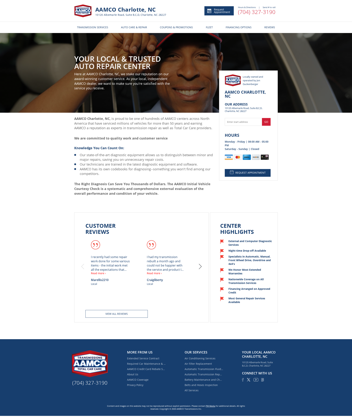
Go (266, 122)
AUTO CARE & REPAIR (134, 27)
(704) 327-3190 (256, 12)
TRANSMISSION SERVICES (92, 27)
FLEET (209, 27)
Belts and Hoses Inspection (201, 385)
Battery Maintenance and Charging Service (204, 379)
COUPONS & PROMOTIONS (176, 27)
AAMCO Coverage (137, 379)
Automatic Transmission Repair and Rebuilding (204, 374)
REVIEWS (269, 27)
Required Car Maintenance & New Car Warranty (146, 363)
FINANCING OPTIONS (239, 27)
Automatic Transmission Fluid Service (204, 369)
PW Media (210, 406)
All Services (192, 390)
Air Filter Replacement (198, 363)
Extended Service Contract (143, 358)
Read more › (98, 273)
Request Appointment (222, 11)
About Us (132, 374)
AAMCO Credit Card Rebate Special (146, 369)
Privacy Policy (135, 385)
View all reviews (116, 314)
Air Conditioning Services (200, 358)
